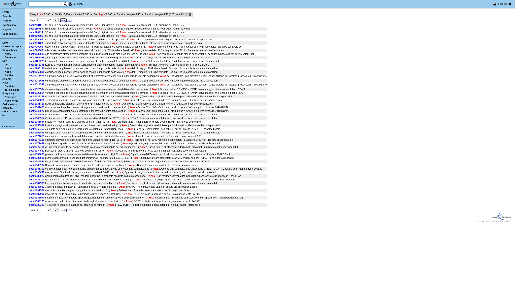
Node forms (11, 100)
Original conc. (10, 111)
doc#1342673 (36, 107)
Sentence (10, 57)
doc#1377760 (36, 147)
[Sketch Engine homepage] (15, 3)
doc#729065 (36, 50)
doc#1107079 (36, 61)
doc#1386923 (36, 176)
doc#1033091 (36, 54)
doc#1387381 (36, 183)
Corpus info (9, 25)
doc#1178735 (36, 64)
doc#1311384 (36, 84)
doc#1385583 (36, 161)
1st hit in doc (12, 90)
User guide (8, 34)
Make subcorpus (12, 46)
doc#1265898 (36, 72)
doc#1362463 (36, 129)
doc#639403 (36, 39)
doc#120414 (36, 32)
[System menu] (510, 4)
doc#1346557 (36, 118)
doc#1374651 (36, 136)
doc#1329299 (36, 96)
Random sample (128, 14)
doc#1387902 (36, 194)
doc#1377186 (36, 139)
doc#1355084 (36, 121)
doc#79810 (35, 25)
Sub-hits (9, 86)
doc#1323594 (36, 89)
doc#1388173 (36, 201)
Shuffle (9, 75)
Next (63, 20)
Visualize (7, 108)
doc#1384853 (36, 154)
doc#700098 (36, 46)
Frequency (8, 93)
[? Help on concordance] (3, 115)
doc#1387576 (36, 190)
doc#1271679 (36, 75)
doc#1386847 (36, 172)
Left (7, 64)
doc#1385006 (36, 158)
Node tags (10, 97)
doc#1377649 (36, 143)
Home (5, 11)
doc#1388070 (36, 197)
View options (9, 50)
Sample (6, 79)
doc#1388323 (36, 205)
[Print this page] (494, 4)
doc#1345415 (36, 114)
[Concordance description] (189, 14)
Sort (4, 61)
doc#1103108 (36, 57)
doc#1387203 (36, 179)
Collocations (9, 104)
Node (8, 71)
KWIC (8, 53)
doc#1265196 (36, 68)
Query (40, 14)
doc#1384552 (36, 150)
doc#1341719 (36, 103)
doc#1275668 (36, 80)
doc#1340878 (36, 100)
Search (6, 16)
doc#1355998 (36, 125)
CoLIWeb (77, 4)
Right (8, 68)
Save (5, 43)
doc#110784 (36, 28)
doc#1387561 (36, 186)
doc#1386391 (36, 168)
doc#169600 (36, 36)
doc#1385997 (36, 165)
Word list (7, 20)
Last (69, 20)
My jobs (6, 29)
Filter (5, 82)
